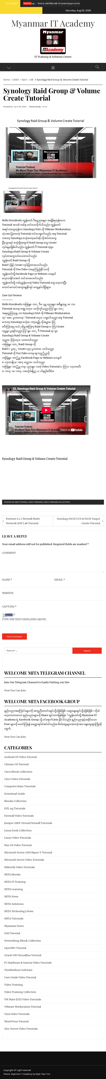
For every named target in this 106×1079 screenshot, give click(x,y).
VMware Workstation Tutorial (22, 1006)
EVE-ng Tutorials (14, 808)
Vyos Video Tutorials (17, 1014)
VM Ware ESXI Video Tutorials (22, 999)
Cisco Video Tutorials (17, 779)
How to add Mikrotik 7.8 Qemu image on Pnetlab (42, 3)
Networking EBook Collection (22, 940)
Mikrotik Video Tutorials (19, 867)
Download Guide (14, 793)
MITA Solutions (14, 904)
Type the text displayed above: (24, 619)
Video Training (35, 502)
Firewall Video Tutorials (19, 815)
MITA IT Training (15, 881)
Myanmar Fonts (14, 926)
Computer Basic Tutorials (20, 786)
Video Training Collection (56, 502)
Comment (9, 552)
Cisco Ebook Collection (18, 771)
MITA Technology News (18, 911)
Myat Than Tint (43, 1074)
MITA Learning (13, 889)
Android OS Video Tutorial (20, 757)
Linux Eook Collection (18, 830)
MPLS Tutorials (13, 918)
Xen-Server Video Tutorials (21, 1028)
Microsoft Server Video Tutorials (24, 859)
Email (59, 579)
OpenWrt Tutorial (15, 948)
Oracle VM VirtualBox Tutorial (22, 955)
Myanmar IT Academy (53, 23)
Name (7, 579)
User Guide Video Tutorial (20, 977)
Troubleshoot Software (18, 970)
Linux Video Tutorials (17, 837)
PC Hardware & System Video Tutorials (28, 962)
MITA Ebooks (12, 874)
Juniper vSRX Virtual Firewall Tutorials (28, 823)
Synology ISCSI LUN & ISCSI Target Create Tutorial (78, 521)
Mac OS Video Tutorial (18, 845)
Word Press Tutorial (16, 1021)
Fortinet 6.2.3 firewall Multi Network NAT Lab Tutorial (23, 521)
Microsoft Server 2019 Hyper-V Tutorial (28, 852)
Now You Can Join (15, 690)
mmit (44, 107)
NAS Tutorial (21, 502)
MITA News (11, 896)
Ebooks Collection (15, 801)
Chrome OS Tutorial (16, 764)
